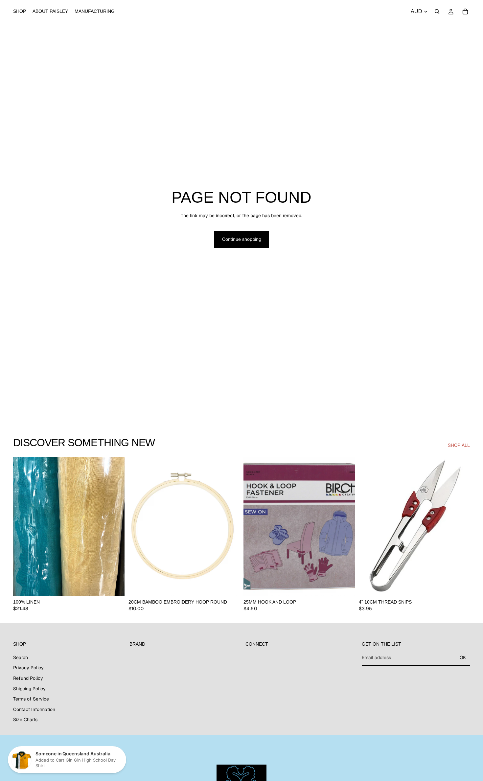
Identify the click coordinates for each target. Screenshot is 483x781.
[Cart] (465, 11)
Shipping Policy (29, 689)
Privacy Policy (28, 668)
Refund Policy (28, 678)
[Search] (437, 11)
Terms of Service (31, 699)
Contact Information (34, 709)
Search (20, 657)
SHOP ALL (459, 445)
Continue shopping (241, 239)
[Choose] (114, 586)
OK (463, 657)
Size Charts (25, 720)
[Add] (229, 586)
